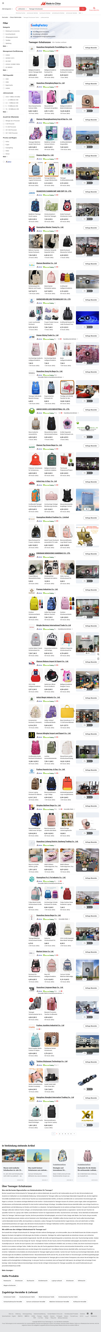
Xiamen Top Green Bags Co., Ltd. (49, 445)
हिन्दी (35, 1318)
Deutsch (52, 1316)
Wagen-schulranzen (10, 1285)
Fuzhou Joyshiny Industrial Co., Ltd (50, 1025)
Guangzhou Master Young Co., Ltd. (50, 227)
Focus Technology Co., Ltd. (49, 1321)
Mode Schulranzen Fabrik (46, 1297)
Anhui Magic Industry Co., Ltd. (48, 697)
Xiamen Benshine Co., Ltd (46, 263)
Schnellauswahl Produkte (71, 1314)
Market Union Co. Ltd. (45, 951)
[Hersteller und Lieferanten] (50, 3)
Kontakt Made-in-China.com (55, 1314)
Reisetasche (7, 1281)
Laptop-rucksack (57, 1281)
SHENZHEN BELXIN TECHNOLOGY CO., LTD (53, 299)
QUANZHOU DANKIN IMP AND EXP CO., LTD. (54, 191)
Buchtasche (30, 1281)
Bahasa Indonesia (63, 1318)
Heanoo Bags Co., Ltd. (45, 155)
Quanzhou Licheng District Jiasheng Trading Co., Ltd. (57, 841)
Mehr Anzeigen (7, 1270)
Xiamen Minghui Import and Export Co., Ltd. (53, 733)
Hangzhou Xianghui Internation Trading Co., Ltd (55, 1097)
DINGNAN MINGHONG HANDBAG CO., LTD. (53, 553)
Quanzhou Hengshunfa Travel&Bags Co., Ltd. (54, 47)
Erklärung (18, 1314)
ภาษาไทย (40, 1318)
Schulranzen (19, 1281)
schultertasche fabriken (58, 13)
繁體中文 (27, 1316)
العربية (87, 1316)
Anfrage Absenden (91, 47)
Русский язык (74, 1316)
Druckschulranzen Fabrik (27, 1297)
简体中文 (20, 1316)
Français (39, 1316)
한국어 (81, 1316)
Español (46, 1316)
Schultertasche (42, 1281)
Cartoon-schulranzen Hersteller (35, 1302)
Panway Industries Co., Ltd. (47, 589)
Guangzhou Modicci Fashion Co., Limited (52, 517)
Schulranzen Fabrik (9, 1297)
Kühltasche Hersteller (79, 1302)
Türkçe (46, 1318)
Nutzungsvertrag (27, 1314)
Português (59, 1316)
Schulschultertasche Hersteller (13, 1302)
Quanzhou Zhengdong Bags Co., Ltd (50, 83)
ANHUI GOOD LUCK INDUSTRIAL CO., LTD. (53, 409)
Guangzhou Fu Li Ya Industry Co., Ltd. (51, 877)
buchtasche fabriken (45, 13)
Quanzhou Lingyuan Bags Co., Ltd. (49, 987)
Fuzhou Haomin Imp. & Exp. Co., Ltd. (50, 769)
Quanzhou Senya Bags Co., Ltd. (48, 915)
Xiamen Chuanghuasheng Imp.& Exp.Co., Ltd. (54, 119)
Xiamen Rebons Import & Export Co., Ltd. (52, 661)
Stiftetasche (81, 1281)
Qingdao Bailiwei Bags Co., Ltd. (48, 805)
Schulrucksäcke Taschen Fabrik (68, 1297)
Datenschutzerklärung (39, 1314)
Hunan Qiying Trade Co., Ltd (47, 335)
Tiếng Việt (53, 1318)
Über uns (11, 1314)
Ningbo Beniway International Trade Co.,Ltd (53, 625)
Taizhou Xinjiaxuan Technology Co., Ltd (51, 1061)
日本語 (33, 1316)
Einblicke (82, 1314)
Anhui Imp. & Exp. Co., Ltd (46, 481)
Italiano (66, 1316)
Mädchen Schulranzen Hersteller (59, 1302)
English (14, 1316)
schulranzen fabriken (32, 13)
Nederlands (94, 1316)
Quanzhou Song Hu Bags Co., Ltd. (49, 371)
